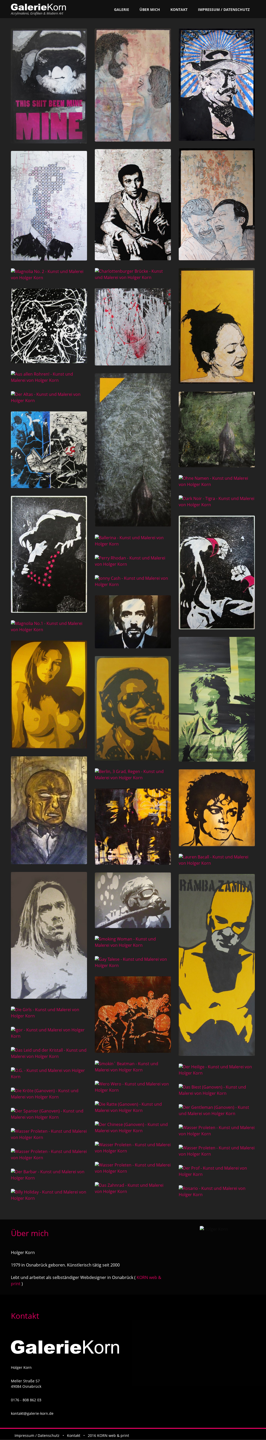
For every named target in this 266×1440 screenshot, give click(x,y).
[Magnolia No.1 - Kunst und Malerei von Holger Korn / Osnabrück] (49, 626)
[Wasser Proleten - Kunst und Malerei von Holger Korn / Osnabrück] (217, 1130)
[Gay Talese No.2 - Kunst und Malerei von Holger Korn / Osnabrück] (133, 204)
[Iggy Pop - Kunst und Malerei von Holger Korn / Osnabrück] (49, 935)
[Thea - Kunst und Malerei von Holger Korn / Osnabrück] (217, 326)
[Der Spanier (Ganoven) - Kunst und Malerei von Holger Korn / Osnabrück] (49, 1114)
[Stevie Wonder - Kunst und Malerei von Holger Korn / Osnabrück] (133, 708)
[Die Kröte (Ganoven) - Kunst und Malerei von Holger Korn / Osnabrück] (49, 1094)
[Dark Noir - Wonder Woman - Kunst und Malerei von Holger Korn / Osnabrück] (49, 554)
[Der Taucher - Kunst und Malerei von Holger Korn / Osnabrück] (133, 900)
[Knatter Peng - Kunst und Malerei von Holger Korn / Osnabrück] (49, 449)
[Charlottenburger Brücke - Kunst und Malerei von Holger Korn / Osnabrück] (133, 274)
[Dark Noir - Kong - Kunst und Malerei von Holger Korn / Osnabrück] (217, 572)
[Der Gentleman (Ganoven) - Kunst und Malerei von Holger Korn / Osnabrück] (217, 1110)
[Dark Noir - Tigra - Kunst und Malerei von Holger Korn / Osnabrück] (217, 501)
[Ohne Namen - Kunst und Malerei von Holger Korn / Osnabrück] (217, 481)
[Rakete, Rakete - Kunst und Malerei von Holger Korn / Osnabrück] (217, 429)
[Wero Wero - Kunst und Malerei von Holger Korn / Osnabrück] (133, 1087)
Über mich (149, 9)
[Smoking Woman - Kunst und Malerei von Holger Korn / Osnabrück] (133, 942)
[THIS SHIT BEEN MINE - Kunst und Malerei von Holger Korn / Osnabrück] (49, 86)
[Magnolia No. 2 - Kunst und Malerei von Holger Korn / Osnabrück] (49, 274)
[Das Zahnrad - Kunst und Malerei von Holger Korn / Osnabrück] (133, 1188)
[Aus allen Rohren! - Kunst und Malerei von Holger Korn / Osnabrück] (49, 377)
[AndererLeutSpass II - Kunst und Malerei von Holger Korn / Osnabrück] (133, 85)
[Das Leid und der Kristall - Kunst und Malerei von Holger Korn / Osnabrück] (49, 1053)
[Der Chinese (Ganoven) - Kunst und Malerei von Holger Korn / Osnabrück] (133, 1127)
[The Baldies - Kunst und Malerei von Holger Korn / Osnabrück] (133, 1014)
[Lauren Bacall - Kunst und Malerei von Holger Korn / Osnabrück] (217, 860)
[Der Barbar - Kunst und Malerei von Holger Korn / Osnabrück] (49, 1175)
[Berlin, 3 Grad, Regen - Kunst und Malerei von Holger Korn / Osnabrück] (133, 774)
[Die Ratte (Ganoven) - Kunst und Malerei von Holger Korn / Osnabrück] (133, 1107)
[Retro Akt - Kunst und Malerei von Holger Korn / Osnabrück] (49, 695)
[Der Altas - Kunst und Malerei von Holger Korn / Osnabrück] (49, 397)
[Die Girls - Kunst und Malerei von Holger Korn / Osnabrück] (49, 1012)
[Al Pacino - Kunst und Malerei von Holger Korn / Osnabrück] (133, 621)
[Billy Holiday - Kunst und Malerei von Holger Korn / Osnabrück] (49, 1195)
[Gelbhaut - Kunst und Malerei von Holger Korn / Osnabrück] (49, 810)
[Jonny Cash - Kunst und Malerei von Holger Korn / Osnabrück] (133, 581)
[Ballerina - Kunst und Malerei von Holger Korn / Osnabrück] (133, 541)
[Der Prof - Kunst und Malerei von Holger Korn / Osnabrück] (217, 1171)
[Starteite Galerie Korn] (38, 7)
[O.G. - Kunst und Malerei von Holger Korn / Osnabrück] (49, 1073)
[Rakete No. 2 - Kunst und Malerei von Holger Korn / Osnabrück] (133, 449)
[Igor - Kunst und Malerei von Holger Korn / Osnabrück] (49, 1033)
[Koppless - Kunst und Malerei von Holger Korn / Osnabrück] (49, 206)
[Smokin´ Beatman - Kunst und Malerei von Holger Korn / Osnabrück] (133, 1067)
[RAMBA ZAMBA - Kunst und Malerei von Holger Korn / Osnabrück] (217, 965)
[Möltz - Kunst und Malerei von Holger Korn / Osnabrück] (49, 326)
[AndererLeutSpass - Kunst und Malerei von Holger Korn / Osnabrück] (217, 204)
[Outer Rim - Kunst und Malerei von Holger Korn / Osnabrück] (133, 326)
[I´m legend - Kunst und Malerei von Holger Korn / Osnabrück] (133, 827)
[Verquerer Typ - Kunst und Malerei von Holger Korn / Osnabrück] (217, 85)
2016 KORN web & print (108, 1435)
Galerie (121, 9)
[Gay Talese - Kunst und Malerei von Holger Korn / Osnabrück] (133, 962)
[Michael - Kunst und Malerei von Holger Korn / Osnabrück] (217, 807)
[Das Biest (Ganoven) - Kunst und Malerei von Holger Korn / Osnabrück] (217, 1090)
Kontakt (179, 9)
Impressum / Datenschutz (224, 9)
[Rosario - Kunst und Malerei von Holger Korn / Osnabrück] (217, 1191)
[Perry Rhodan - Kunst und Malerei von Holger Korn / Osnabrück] (133, 561)
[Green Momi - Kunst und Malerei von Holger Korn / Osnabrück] (217, 699)
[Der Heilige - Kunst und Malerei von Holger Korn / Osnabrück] (217, 1070)
